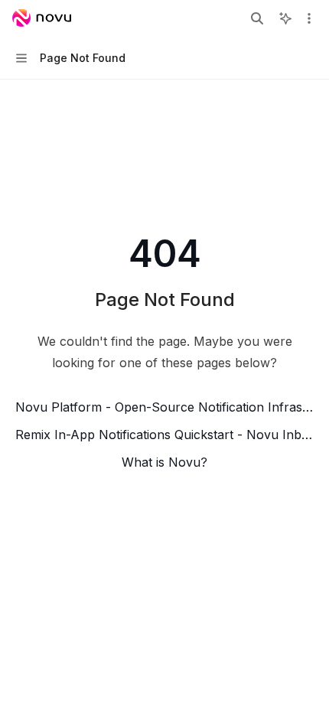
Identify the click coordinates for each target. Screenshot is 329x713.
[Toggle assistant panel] (285, 18)
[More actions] (309, 18)
